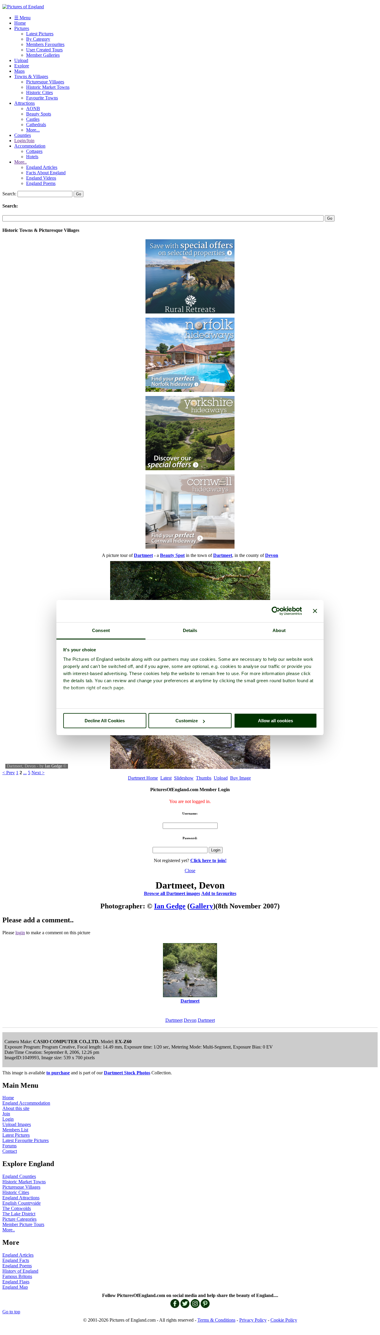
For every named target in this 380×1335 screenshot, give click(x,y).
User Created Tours (44, 49)
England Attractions (20, 1197)
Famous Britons (17, 1276)
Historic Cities (39, 92)
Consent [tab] (101, 630)
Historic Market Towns (47, 87)
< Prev (8, 772)
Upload (21, 60)
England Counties (19, 1176)
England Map (15, 1287)
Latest (166, 777)
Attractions (24, 103)
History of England (20, 1271)
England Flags (15, 1281)
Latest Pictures (39, 33)
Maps (19, 71)
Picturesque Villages (45, 81)
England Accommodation (26, 1103)
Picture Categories (19, 1219)
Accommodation (29, 145)
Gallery (201, 906)
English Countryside (21, 1203)
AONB (33, 108)
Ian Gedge (53, 766)
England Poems (41, 183)
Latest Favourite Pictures (25, 1140)
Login (8, 1119)
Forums (9, 1145)
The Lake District (18, 1213)
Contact (9, 1151)
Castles (32, 119)
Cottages (34, 151)
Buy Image (240, 777)
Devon (190, 1020)
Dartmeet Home (143, 777)
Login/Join (24, 140)
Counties (22, 135)
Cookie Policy (283, 1320)
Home (20, 23)
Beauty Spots (38, 113)
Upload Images (16, 1124)
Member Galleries (43, 55)
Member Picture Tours (23, 1224)
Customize (186, 720)
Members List (15, 1129)
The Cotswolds (16, 1208)
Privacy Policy (253, 1320)
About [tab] (279, 630)
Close (190, 870)
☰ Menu (22, 17)
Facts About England (46, 172)
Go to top (11, 1311)
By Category (38, 39)
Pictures (21, 28)
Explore (21, 65)
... (25, 772)
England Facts (15, 1260)
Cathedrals (36, 124)
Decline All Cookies (105, 720)
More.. (20, 161)
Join (6, 1113)
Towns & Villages (31, 76)
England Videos (41, 177)
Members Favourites (45, 44)
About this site (15, 1108)
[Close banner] (315, 611)
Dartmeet (174, 1020)
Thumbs (203, 777)
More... (33, 129)
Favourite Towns (42, 97)
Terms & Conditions (216, 1320)
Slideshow (184, 777)
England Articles (41, 167)
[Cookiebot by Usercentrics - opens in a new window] (276, 610)
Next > (38, 772)
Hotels (32, 156)
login (20, 932)
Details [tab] (190, 630)
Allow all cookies (275, 720)
